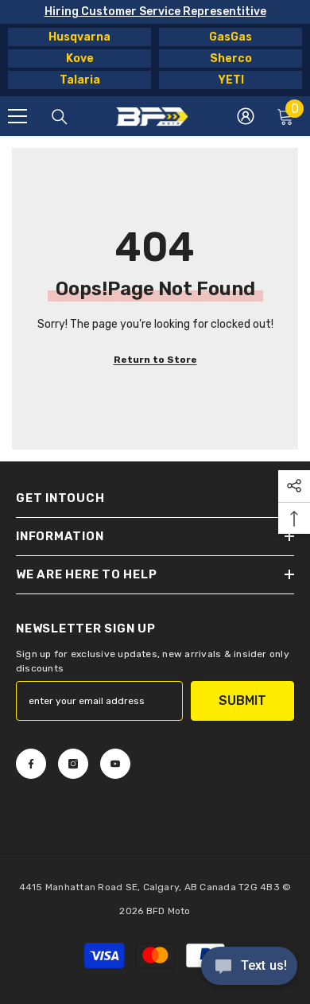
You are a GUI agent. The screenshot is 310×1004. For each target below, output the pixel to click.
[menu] (17, 116)
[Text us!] (249, 967)
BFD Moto (168, 910)
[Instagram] (73, 764)
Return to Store (155, 359)
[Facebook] (31, 764)
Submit (242, 700)
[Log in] (245, 116)
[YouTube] (115, 764)
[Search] (59, 116)
